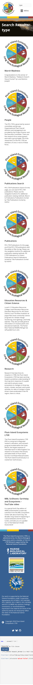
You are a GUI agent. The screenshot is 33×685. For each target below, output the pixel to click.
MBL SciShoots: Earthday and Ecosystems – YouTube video (17, 501)
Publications (11, 240)
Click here (4, 655)
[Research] (16, 352)
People (8, 119)
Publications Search (14, 183)
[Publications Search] (16, 166)
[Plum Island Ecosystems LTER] (16, 415)
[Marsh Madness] (16, 54)
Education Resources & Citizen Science (16, 302)
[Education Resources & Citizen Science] (16, 283)
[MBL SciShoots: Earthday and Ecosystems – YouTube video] (16, 482)
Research (9, 368)
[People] (16, 103)
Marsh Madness (12, 70)
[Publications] (16, 224)
